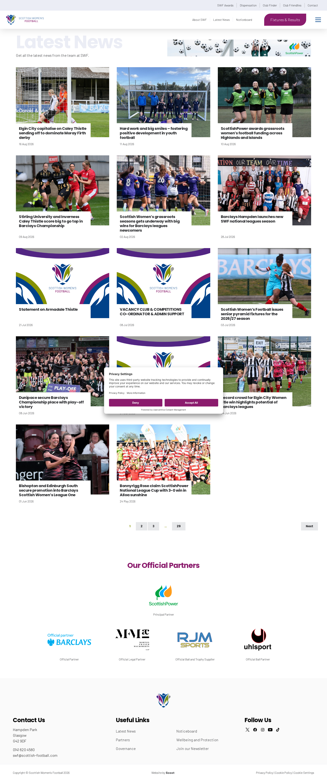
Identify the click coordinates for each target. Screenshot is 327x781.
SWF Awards (225, 5)
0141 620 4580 (24, 749)
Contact (313, 5)
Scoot (170, 772)
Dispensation (248, 5)
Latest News (221, 19)
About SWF (199, 19)
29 (179, 526)
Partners (123, 739)
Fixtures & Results (285, 19)
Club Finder (270, 5)
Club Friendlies (292, 5)
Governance (126, 748)
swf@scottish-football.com (35, 755)
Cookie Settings (304, 772)
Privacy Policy (264, 772)
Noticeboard (244, 19)
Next (309, 526)
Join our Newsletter (192, 748)
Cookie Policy (283, 772)
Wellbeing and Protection (197, 739)
